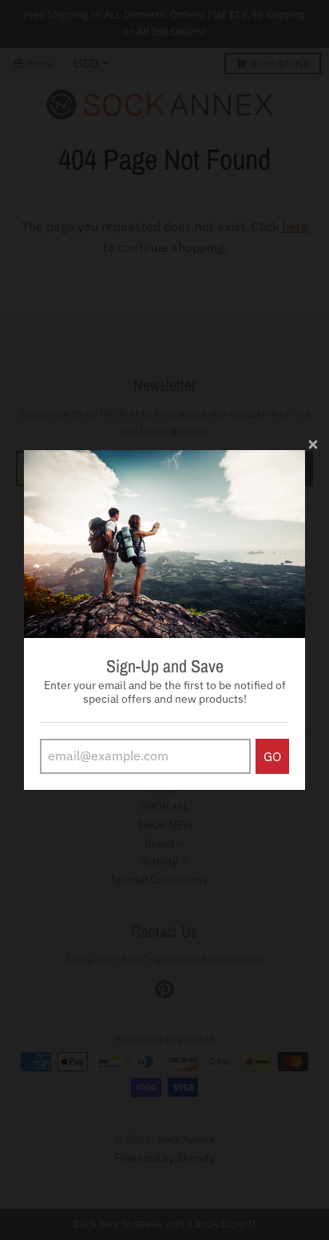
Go (272, 756)
